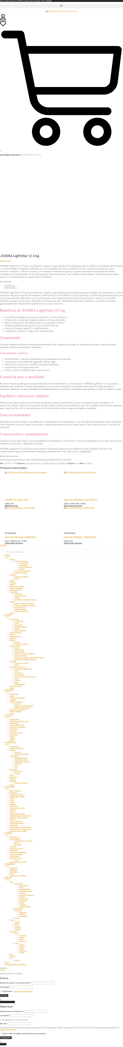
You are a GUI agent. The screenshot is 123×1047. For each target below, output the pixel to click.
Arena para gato (20, 607)
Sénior (21, 949)
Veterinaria (23, 941)
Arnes (16, 678)
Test (15, 765)
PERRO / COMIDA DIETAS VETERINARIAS (51, 463)
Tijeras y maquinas (16, 821)
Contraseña (5, 987)
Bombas (22, 897)
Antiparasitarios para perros (16, 964)
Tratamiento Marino (21, 760)
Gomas (12, 812)
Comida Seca (23, 563)
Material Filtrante (25, 889)
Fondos (17, 773)
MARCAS (8, 878)
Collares (17, 680)
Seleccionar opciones (14, 543)
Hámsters (17, 928)
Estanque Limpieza (21, 783)
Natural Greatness (25, 567)
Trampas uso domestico (18, 876)
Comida (12, 559)
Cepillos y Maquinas (21, 611)
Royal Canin (18, 625)
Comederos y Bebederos (23, 669)
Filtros (12, 775)
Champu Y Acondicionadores (24, 653)
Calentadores (23, 899)
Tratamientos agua (25, 891)
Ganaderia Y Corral (16, 858)
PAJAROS (8, 833)
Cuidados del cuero (16, 794)
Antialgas (17, 764)
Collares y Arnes (20, 596)
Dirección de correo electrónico (12, 1011)
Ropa (16, 671)
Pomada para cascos (17, 823)
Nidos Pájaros (14, 856)
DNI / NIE (4, 1024)
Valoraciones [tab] (11, 288)
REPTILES (8, 715)
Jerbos (16, 924)
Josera (16, 623)
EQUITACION (10, 787)
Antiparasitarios (15, 590)
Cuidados (13, 847)
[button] (61, 6)
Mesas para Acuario (21, 754)
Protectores (14, 806)
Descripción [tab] (10, 285)
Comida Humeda (15, 632)
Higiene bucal (19, 650)
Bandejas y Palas (20, 609)
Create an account (7, 1002)
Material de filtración (17, 748)
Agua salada (18, 908)
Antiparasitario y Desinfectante (20, 816)
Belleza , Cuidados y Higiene (24, 603)
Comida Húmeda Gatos (22, 571)
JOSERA (88, 463)
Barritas (17, 843)
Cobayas (17, 929)
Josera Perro (16, 155)
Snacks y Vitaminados (17, 698)
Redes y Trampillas (16, 588)
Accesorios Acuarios (26, 895)
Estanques (18, 910)
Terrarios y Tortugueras (17, 727)
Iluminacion (14, 777)
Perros (16, 933)
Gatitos (21, 945)
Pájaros (17, 926)
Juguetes (13, 575)
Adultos (22, 937)
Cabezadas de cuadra (17, 814)
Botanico (13, 779)
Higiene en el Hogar (16, 848)
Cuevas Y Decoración (17, 725)
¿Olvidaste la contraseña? (22, 991)
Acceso (4, 995)
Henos (12, 696)
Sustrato (12, 738)
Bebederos (13, 870)
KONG (16, 578)
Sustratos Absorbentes (22, 707)
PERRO (7, 155)
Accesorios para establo (18, 831)
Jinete (12, 800)
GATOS (7, 555)
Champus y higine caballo (18, 817)
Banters (22, 569)
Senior (21, 939)
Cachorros (22, 935)
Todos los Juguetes (21, 577)
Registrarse (6, 1038)
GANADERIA (9, 864)
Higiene (12, 601)
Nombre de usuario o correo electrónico (15, 983)
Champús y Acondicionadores (24, 605)
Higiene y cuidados (16, 702)
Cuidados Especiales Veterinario (25, 659)
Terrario (17, 918)
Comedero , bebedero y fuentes (25, 600)
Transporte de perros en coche (25, 676)
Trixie (11, 954)
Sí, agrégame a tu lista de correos (15, 1020)
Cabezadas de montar (17, 808)
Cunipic (12, 920)
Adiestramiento (19, 684)
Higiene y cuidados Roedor (23, 706)
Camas (12, 580)
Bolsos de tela (19, 675)
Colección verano (16, 686)
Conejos (17, 922)
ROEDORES (9, 690)
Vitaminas (13, 582)
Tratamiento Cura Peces (22, 762)
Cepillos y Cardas (20, 655)
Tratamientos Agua (21, 758)
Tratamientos (14, 723)
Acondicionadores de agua (19, 721)
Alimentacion (14, 837)
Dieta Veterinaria (20, 630)
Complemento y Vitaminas (23, 841)
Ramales (13, 804)
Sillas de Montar (15, 791)
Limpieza (22, 905)
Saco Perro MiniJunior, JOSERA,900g (20, 537)
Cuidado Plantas (25, 906)
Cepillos (12, 819)
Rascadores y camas (17, 586)
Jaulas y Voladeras (16, 854)
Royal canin (23, 565)
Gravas (21, 903)
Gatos (16, 943)
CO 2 (16, 767)
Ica (11, 958)
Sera (11, 882)
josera (77, 463)
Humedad (13, 731)
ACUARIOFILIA (10, 742)
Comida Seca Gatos (21, 561)
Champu (17, 704)
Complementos (15, 839)
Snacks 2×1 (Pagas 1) (21, 644)
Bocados (13, 810)
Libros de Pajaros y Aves (18, 862)
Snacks (12, 584)
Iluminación (23, 901)
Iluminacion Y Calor (16, 733)
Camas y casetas (15, 711)
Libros (12, 613)
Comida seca (19, 621)
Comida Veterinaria (21, 573)
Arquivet (12, 956)
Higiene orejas (19, 652)
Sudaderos (13, 793)
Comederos (14, 735)
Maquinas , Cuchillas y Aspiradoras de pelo (29, 657)
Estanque (13, 781)
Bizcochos (18, 845)
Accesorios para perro (17, 667)
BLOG (7, 962)
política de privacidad (8, 1030)
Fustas (12, 798)
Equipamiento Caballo (17, 796)
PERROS (8, 615)
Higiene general (15, 646)
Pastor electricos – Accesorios (20, 829)
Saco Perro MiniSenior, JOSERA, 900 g (80, 537)
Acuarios (13, 750)
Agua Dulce (18, 883)
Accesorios (14, 592)
